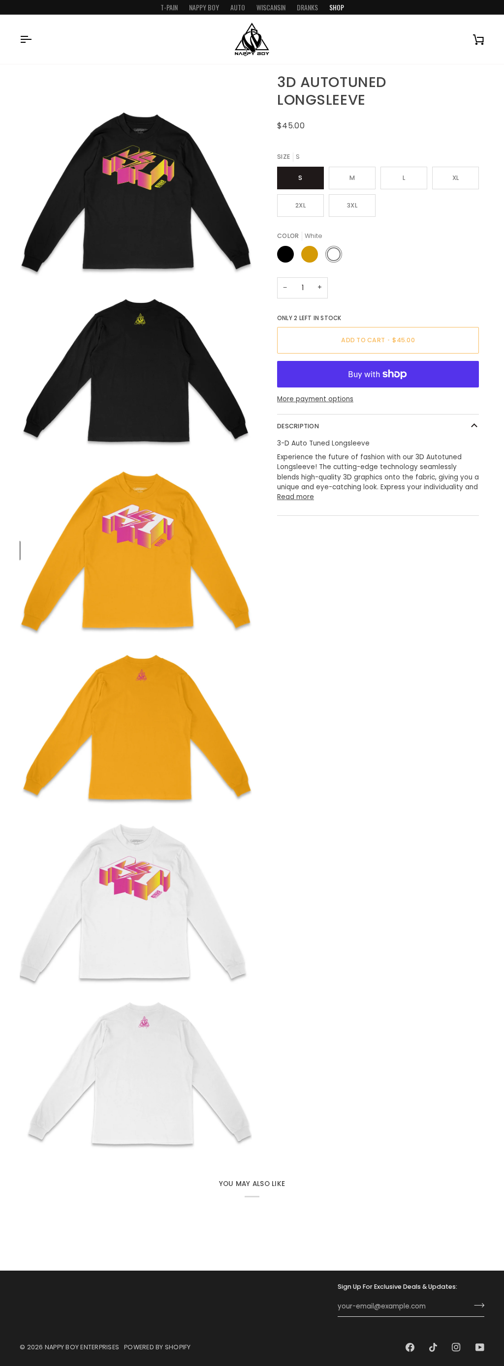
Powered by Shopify (157, 1347)
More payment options (315, 399)
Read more (295, 497)
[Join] (476, 1305)
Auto (237, 7)
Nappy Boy (204, 7)
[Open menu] (34, 39)
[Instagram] (456, 1347)
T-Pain (169, 7)
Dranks (307, 7)
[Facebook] (410, 1347)
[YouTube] (479, 1347)
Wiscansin (270, 7)
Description (298, 426)
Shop (336, 7)
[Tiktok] (433, 1347)
